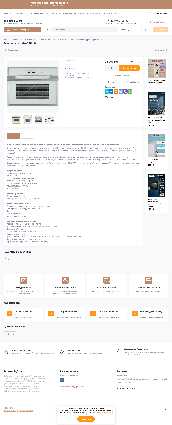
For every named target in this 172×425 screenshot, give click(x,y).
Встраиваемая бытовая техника (24, 40)
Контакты (55, 13)
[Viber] (125, 91)
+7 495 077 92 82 (126, 388)
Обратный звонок (158, 22)
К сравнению (113, 82)
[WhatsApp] (130, 91)
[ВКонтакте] (111, 91)
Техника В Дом (13, 20)
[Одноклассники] (116, 91)
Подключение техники (73, 13)
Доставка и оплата (39, 13)
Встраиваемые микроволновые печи (53, 40)
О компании (19, 13)
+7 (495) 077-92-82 (117, 21)
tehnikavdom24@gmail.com (72, 387)
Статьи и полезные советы (99, 13)
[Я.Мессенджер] (107, 91)
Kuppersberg (70, 68)
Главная (7, 13)
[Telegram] (121, 91)
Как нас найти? (124, 382)
